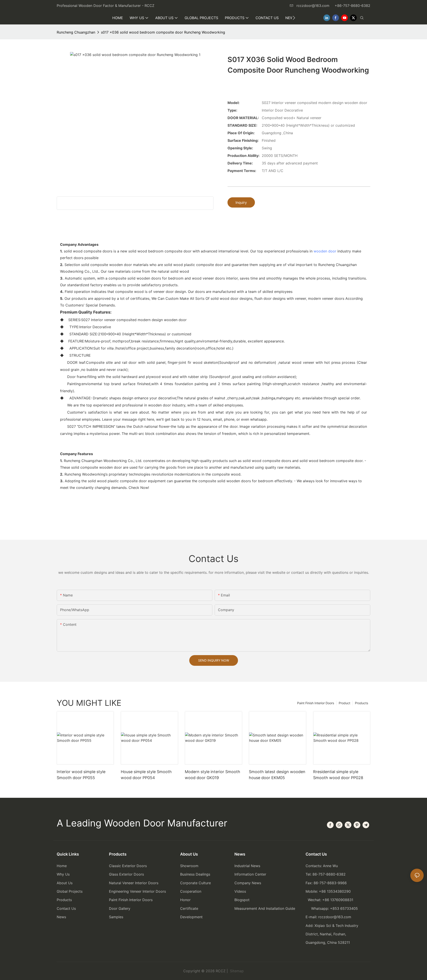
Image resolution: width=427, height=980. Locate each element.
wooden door (325, 251)
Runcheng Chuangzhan (76, 32)
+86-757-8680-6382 (352, 5)
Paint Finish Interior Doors (315, 703)
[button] (294, 18)
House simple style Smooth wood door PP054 (146, 774)
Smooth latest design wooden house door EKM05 (277, 774)
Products (361, 703)
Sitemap (236, 971)
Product (344, 703)
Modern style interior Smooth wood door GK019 (212, 774)
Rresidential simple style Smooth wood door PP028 (338, 774)
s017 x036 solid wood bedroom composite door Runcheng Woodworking (163, 32)
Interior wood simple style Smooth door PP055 (81, 774)
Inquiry (241, 202)
